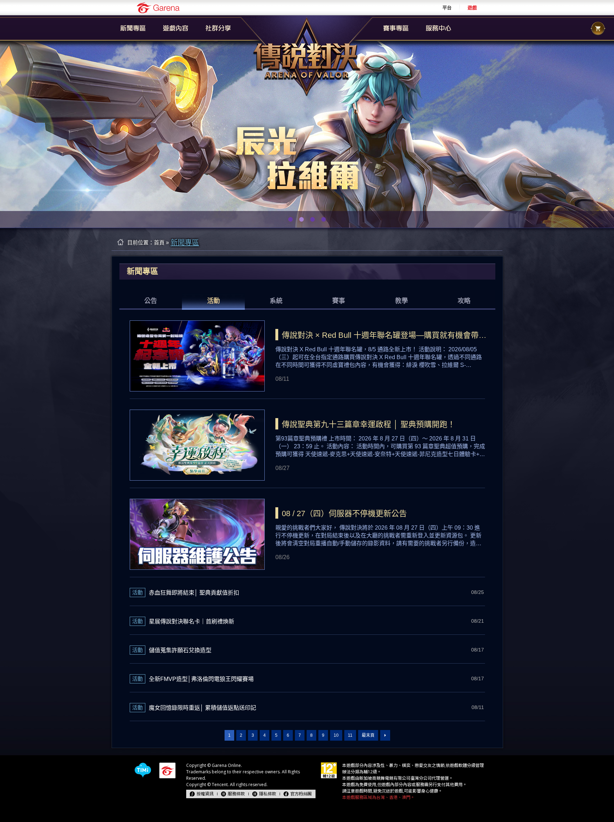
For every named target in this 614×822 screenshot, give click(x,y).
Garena (158, 7)
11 (350, 735)
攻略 (464, 300)
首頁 (159, 242)
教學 (401, 300)
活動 (213, 300)
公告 (150, 300)
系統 (276, 300)
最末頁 (368, 735)
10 (336, 735)
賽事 (338, 300)
